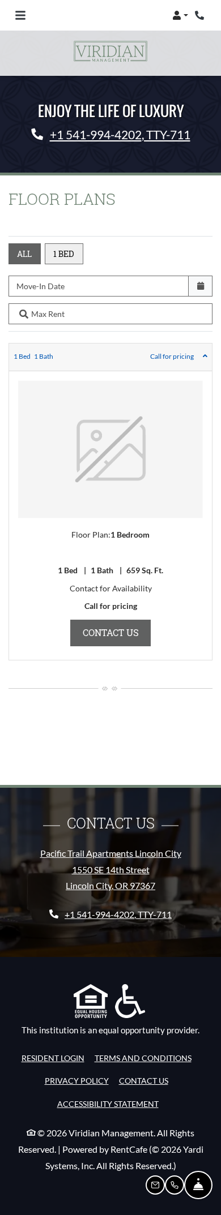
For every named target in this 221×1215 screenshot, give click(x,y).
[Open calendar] (200, 286)
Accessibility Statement (108, 1103)
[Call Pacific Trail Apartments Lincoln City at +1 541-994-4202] (200, 15)
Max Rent (48, 314)
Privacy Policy (77, 1080)
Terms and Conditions (143, 1058)
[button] (180, 15)
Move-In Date (40, 286)
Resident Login (53, 1058)
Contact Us (143, 1080)
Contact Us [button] (117, 632)
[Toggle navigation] (20, 15)
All (24, 253)
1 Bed (63, 253)
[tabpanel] (110, 502)
